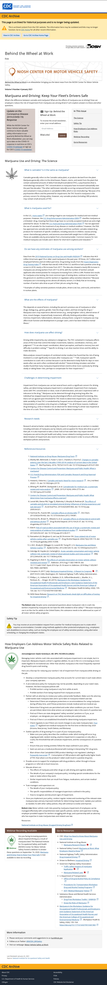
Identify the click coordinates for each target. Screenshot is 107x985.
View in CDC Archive (11, 35)
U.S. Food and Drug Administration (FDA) (65, 223)
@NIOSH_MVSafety (34, 941)
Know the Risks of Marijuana (75, 903)
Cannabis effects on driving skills (64, 513)
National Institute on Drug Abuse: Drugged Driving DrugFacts (46, 825)
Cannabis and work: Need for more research (65, 480)
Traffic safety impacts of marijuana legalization (78, 867)
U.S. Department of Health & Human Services (18, 979)
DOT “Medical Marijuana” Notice (76, 890)
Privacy (4, 976)
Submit (62, 135)
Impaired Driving (82, 860)
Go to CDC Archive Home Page (36, 35)
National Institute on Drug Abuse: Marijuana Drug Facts (52, 456)
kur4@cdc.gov (56, 938)
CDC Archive (11, 16)
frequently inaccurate (38, 755)
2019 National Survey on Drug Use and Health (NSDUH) (57, 256)
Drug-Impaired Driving (69, 857)
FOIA (55, 976)
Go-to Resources (80, 142)
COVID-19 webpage (15, 147)
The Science (78, 118)
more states (37, 215)
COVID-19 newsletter (23, 149)
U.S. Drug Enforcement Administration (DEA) (61, 218)
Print (7, 58)
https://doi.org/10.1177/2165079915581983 (78, 925)
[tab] (62, 169)
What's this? (45, 134)
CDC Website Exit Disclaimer (64, 982)
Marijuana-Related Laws (73, 872)
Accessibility (58, 972)
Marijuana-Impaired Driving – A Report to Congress (71, 571)
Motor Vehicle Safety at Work (36, 944)
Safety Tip (78, 123)
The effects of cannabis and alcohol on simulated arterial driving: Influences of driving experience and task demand (65, 504)
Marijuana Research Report (75, 845)
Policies (56, 979)
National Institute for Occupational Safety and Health (31, 958)
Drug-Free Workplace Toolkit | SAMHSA (80, 899)
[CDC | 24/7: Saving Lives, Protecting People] (16, 6)
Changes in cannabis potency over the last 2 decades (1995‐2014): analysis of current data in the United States (64, 462)
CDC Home (25, 30)
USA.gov (5, 982)
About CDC (6, 972)
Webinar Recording (81, 136)
